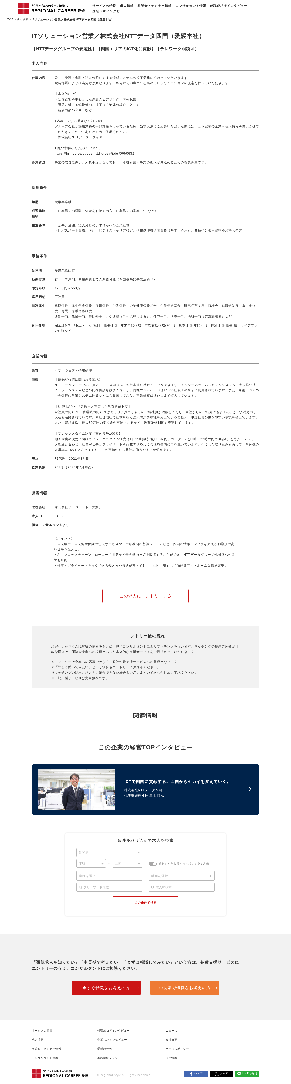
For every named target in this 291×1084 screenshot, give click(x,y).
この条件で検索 (145, 902)
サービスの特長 (104, 5)
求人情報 (127, 5)
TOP (10, 19)
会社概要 (171, 1039)
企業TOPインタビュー (109, 11)
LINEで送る (250, 1073)
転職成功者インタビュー (229, 5)
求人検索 (22, 19)
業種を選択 (87, 876)
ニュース (171, 1030)
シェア (198, 1073)
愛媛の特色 (104, 1048)
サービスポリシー (177, 1048)
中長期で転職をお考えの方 (185, 988)
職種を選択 (159, 876)
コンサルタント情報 (191, 5)
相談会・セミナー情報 (155, 5)
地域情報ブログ (107, 1057)
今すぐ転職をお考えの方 (106, 988)
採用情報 (171, 1057)
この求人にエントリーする (145, 596)
